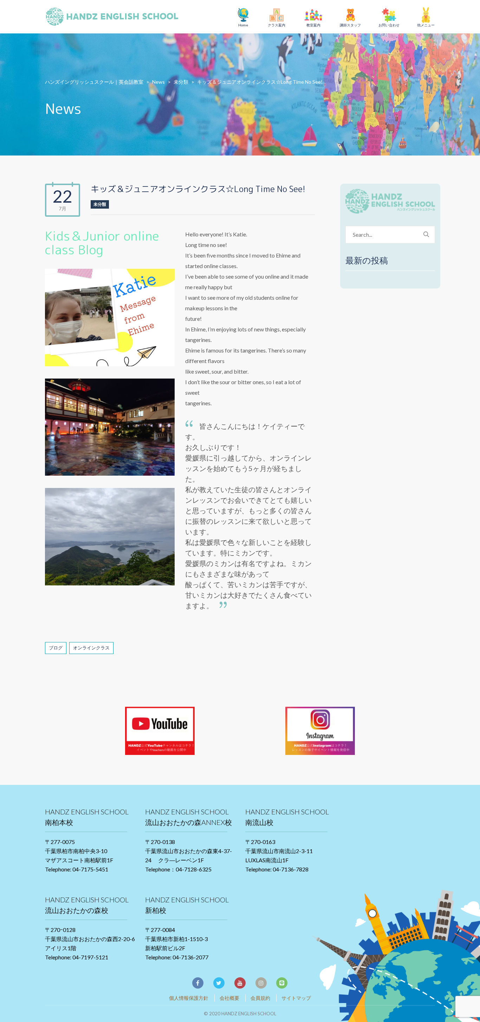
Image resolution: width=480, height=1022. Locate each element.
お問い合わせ (389, 25)
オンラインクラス (91, 647)
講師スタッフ (350, 25)
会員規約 (260, 998)
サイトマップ (296, 998)
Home (243, 25)
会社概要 (229, 998)
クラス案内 (276, 25)
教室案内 (313, 25)
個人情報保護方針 (188, 998)
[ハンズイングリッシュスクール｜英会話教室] (115, 17)
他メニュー (426, 25)
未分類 (99, 204)
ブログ (56, 647)
